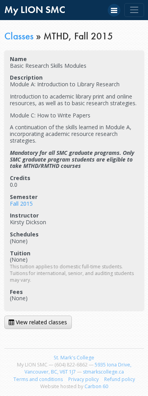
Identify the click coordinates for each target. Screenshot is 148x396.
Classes (19, 36)
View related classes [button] (40, 322)
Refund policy (119, 379)
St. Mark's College (74, 357)
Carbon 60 (96, 386)
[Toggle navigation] (134, 10)
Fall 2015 (21, 203)
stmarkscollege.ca (103, 371)
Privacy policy (83, 379)
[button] (114, 10)
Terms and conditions (38, 379)
